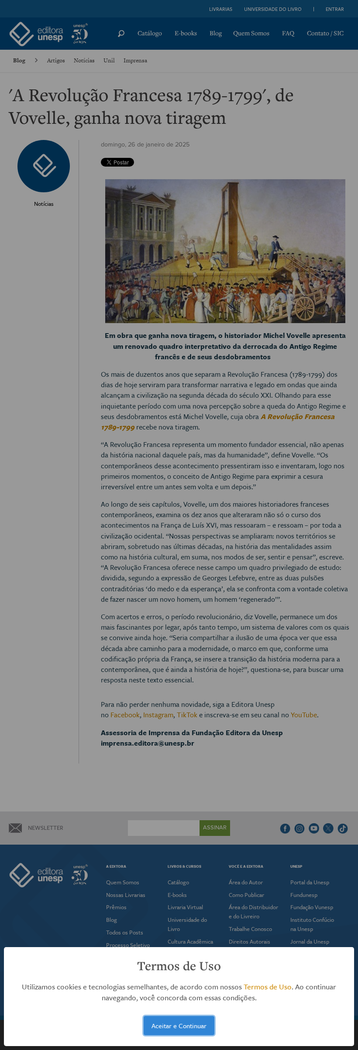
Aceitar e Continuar (179, 1025)
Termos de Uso (268, 986)
